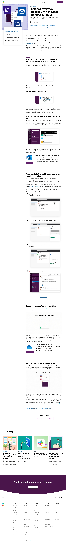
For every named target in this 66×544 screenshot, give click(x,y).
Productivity (33, 6)
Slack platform (33, 25)
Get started (60, 2)
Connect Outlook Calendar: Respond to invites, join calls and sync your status (11, 31)
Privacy (10, 540)
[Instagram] (55, 497)
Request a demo (51, 2)
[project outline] (56, 443)
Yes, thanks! (39, 418)
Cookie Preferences (18, 540)
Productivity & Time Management (43, 27)
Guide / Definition (41, 25)
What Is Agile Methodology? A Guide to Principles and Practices (9, 455)
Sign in (45, 2)
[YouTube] (61, 497)
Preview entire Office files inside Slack (11, 42)
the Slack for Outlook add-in (35, 186)
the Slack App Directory (54, 403)
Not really (49, 418)
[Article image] (41, 443)
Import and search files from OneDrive (11, 40)
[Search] (42, 2)
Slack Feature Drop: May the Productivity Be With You (41, 454)
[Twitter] (57, 31)
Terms (13, 540)
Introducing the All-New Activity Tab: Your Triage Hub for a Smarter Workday (56, 455)
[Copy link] (61, 31)
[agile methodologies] (10, 443)
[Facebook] (58, 31)
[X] (59, 497)
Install (29, 162)
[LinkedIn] (60, 31)
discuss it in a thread (36, 340)
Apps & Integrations (50, 25)
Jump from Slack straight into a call (11, 33)
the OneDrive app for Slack (41, 308)
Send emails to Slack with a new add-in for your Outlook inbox (12, 38)
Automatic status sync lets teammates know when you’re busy (12, 35)
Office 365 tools (29, 43)
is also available (43, 296)
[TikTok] (63, 497)
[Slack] (5, 2)
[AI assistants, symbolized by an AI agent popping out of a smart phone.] (25, 443)
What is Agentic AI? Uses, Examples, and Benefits (24, 454)
